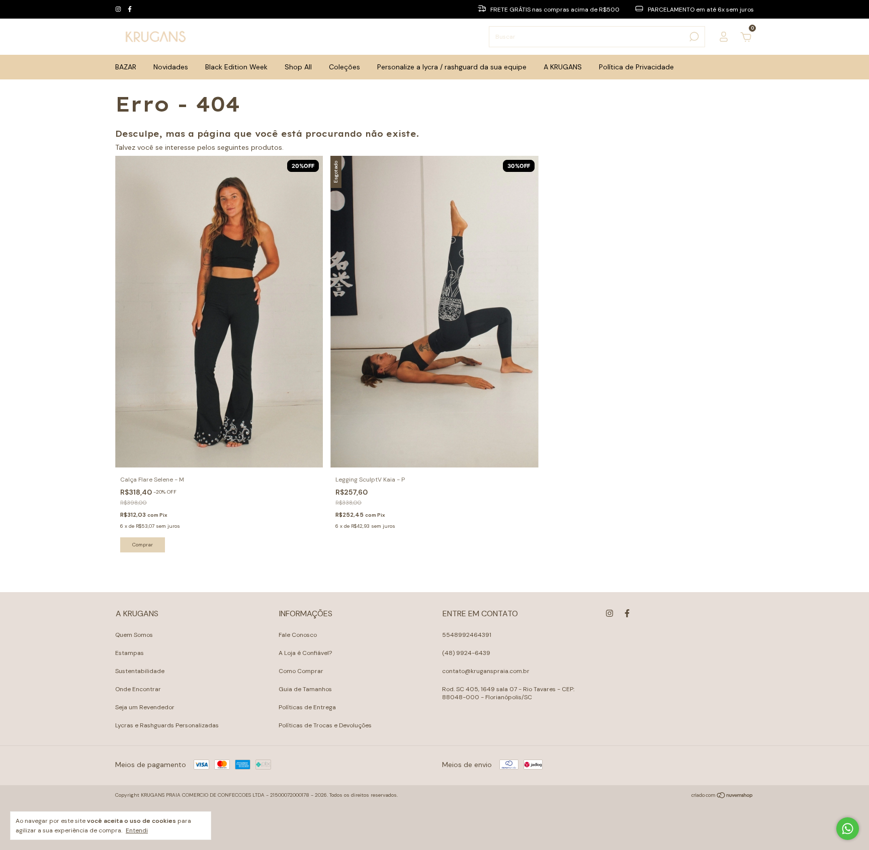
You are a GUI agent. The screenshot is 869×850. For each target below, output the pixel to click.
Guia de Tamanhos (305, 689)
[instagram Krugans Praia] (119, 10)
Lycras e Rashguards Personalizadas (167, 725)
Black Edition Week (236, 66)
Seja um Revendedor (145, 707)
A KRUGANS (563, 66)
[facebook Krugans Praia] (130, 10)
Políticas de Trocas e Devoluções (325, 725)
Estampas (129, 653)
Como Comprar (301, 671)
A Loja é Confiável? (305, 653)
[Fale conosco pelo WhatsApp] (847, 828)
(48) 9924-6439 (466, 653)
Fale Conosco (298, 635)
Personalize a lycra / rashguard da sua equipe (452, 66)
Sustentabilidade (139, 671)
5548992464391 (466, 635)
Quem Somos (134, 635)
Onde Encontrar (138, 689)
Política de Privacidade (636, 66)
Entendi (137, 830)
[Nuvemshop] (722, 796)
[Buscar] (693, 37)
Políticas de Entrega (307, 707)
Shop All (298, 66)
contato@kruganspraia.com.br (486, 671)
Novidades (170, 66)
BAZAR (125, 66)
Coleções (344, 66)
